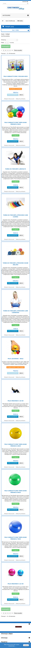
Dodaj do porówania (20, 98)
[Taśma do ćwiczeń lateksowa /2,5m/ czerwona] (15, 299)
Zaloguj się (25, 1)
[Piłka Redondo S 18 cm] (15, 389)
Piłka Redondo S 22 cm (15, 584)
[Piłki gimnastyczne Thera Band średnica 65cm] (15, 479)
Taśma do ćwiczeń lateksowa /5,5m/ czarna (15, 216)
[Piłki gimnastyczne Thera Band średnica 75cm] (15, 526)
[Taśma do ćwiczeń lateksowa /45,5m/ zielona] (15, 251)
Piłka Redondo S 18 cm (15, 401)
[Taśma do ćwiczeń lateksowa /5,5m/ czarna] (15, 204)
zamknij (26, 645)
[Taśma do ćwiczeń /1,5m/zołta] (15, 157)
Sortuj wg (3, 39)
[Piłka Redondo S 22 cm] (15, 572)
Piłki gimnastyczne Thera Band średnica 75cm (15, 538)
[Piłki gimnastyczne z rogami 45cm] (15, 65)
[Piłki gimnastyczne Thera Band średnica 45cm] (15, 433)
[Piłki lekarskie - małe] (15, 347)
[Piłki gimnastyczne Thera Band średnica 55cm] (15, 111)
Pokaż (2, 42)
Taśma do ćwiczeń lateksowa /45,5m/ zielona (15, 263)
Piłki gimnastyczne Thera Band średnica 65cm (15, 491)
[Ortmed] (15, 7)
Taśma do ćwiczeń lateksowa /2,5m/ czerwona (15, 311)
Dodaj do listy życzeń (9, 98)
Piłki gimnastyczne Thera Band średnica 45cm (15, 445)
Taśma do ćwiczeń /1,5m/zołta (15, 169)
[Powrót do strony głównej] (2, 21)
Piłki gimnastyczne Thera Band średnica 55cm (15, 123)
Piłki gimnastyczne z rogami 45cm (16, 76)
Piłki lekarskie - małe (15, 358)
